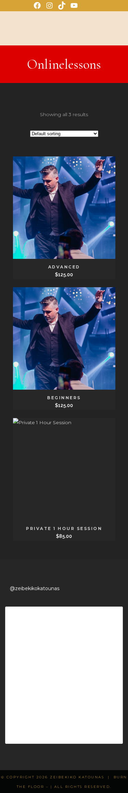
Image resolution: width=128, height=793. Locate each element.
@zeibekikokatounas (34, 588)
